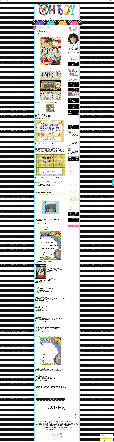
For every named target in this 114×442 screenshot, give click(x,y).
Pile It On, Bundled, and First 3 (74, 193)
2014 (70, 168)
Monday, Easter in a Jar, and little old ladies (74, 200)
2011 (70, 209)
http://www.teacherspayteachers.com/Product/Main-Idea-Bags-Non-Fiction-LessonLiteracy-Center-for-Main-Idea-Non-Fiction (50, 194)
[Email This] (41, 395)
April (71, 182)
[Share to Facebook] (44, 395)
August (71, 177)
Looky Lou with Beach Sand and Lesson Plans (74, 198)
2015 (70, 167)
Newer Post (38, 404)
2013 (70, 170)
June (71, 179)
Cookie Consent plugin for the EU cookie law (106, 440)
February (71, 205)
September (72, 175)
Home (50, 404)
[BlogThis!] (42, 395)
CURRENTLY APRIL (73, 185)
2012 (70, 208)
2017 (70, 164)
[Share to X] (43, 395)
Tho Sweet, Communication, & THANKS (75, 132)
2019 (70, 163)
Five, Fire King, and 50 (73, 201)
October (71, 174)
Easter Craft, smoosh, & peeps (74, 189)
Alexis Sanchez (59, 438)
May (70, 181)
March (71, 184)
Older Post (63, 404)
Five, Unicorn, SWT (73, 191)
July (70, 178)
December (72, 171)
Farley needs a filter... (74, 140)
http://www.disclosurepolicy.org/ (62, 429)
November (72, 172)
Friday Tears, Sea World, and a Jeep (74, 195)
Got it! (106, 438)
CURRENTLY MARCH (73, 203)
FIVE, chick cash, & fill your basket (74, 187)
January (71, 206)
